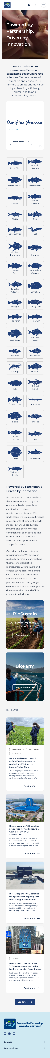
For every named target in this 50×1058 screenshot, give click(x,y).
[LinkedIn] (5, 1033)
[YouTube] (14, 1033)
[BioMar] (7, 5)
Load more (23, 1002)
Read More (18, 142)
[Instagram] (9, 1033)
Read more (29, 786)
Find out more (23, 635)
